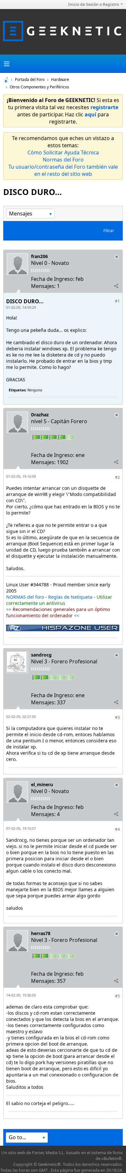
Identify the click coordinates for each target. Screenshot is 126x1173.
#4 (117, 829)
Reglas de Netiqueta (70, 597)
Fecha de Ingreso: (52, 278)
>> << (58, 612)
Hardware (60, 79)
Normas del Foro (63, 159)
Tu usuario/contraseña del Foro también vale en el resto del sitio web (63, 170)
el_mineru (42, 784)
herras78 (40, 933)
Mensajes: (43, 286)
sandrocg (41, 655)
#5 (117, 996)
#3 (117, 717)
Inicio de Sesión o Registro (93, 4)
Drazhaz (40, 414)
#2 (117, 477)
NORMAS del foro (25, 597)
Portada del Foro (30, 79)
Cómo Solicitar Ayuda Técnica (63, 152)
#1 (117, 301)
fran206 (39, 256)
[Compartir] (116, 285)
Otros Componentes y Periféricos (39, 87)
